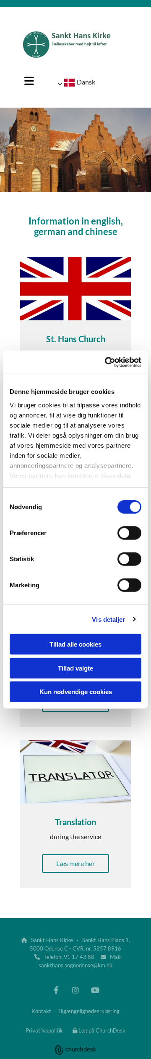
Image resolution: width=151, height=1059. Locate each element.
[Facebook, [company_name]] (56, 990)
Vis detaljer (108, 619)
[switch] (129, 533)
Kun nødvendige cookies (75, 691)
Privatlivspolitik (44, 1030)
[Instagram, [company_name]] (75, 990)
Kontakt (41, 1011)
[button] (29, 80)
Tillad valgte (75, 667)
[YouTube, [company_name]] (95, 990)
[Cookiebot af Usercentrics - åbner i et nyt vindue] (106, 362)
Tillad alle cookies (75, 644)
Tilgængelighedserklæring (88, 1011)
